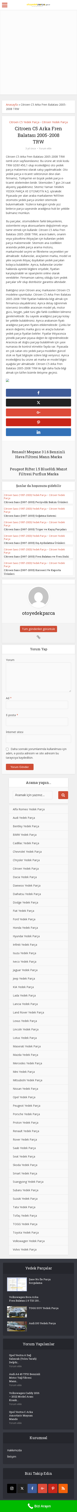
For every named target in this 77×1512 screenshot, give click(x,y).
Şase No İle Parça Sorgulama (40, 1281)
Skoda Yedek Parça (25, 1165)
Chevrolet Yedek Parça (27, 851)
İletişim (11, 1456)
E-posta (12, 715)
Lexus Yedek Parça (25, 1021)
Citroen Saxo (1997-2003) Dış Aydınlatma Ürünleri (34, 543)
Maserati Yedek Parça (27, 1046)
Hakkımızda (14, 1450)
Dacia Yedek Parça (25, 877)
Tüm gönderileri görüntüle (38, 629)
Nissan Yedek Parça (25, 1089)
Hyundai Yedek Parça (26, 936)
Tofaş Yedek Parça (25, 1215)
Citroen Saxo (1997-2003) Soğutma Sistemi (30, 515)
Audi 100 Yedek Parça (42, 1323)
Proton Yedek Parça (25, 1122)
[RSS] (63, 1488)
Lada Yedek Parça (24, 995)
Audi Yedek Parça (24, 818)
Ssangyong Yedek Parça (28, 1182)
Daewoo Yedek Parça (26, 885)
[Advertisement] (38, 52)
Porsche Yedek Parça (26, 1114)
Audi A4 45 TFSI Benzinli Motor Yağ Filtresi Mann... (24, 1377)
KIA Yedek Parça (23, 987)
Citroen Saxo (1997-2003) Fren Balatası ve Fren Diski (36, 556)
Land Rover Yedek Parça (28, 1012)
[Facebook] (32, 1488)
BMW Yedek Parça (25, 834)
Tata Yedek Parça (24, 1207)
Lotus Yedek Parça (25, 1038)
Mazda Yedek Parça (25, 1055)
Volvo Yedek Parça (25, 1249)
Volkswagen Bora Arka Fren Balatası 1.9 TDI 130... (24, 1298)
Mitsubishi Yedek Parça (27, 1080)
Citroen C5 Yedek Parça (24, 122)
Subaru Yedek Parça (25, 1190)
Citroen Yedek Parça (55, 122)
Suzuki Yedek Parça (25, 1198)
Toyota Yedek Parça (26, 1232)
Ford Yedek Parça (24, 919)
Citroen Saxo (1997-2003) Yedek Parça (25, 495)
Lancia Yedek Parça (25, 1004)
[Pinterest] (52, 1488)
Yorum (10, 660)
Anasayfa (12, 104)
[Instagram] (11, 1488)
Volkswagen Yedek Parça (29, 1241)
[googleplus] (42, 1488)
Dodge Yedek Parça (25, 902)
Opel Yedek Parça (24, 1097)
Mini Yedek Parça (24, 1072)
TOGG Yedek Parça (25, 1224)
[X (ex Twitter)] (22, 1488)
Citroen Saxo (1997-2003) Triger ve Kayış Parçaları (35, 529)
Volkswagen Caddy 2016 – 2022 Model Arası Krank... (24, 1396)
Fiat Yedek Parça (23, 911)
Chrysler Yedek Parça (26, 860)
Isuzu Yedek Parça (24, 953)
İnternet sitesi (14, 732)
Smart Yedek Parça (25, 1173)
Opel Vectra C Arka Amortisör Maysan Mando (21, 1415)
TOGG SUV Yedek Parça (43, 1308)
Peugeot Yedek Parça (26, 1105)
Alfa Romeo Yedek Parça (29, 809)
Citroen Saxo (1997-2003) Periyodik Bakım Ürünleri (36, 502)
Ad (9, 698)
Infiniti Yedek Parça (25, 944)
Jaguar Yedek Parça (25, 970)
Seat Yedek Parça (24, 1156)
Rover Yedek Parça (25, 1139)
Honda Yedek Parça (25, 928)
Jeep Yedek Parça (24, 978)
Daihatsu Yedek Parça (27, 894)
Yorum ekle (45, 148)
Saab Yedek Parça (24, 1148)
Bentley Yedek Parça (26, 826)
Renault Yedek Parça (26, 1131)
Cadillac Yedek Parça (26, 843)
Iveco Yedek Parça (24, 961)
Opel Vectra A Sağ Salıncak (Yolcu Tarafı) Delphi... (23, 1358)
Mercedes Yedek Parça (27, 1063)
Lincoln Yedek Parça (25, 1029)
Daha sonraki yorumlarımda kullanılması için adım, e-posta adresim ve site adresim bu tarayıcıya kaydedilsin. (36, 753)
